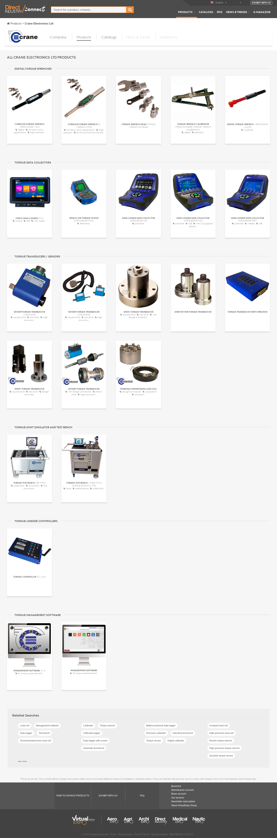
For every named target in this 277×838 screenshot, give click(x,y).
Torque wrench (107, 725)
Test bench (44, 733)
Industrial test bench (183, 733)
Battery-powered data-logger (161, 725)
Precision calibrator (156, 733)
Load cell (24, 725)
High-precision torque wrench (224, 748)
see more (22, 761)
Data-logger (26, 733)
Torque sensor (153, 740)
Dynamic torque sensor (221, 755)
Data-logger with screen (95, 740)
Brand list (176, 786)
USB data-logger (91, 733)
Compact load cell (218, 725)
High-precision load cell (221, 733)
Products (185, 12)
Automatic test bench (93, 748)
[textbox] (88, 9)
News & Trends (236, 12)
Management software (47, 725)
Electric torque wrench (220, 740)
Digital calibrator (176, 740)
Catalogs (206, 12)
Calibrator (88, 725)
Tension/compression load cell (35, 740)
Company (58, 37)
